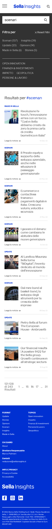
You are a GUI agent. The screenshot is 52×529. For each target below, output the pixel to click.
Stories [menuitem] (5, 420)
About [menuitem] (5, 446)
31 (46, 386)
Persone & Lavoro (14, 78)
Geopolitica (25, 73)
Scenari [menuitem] (5, 427)
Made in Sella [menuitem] (8, 434)
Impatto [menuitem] (32, 420)
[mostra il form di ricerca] (48, 7)
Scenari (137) (10, 41)
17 (37, 386)
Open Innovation (13, 64)
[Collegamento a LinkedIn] (20, 498)
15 (27, 386)
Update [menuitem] (5, 416)
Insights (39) (28, 41)
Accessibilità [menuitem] (8, 477)
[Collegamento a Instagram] (12, 498)
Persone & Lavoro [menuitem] (36, 427)
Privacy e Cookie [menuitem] (9, 473)
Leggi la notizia (11, 141)
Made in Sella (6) (12, 50)
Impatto (7, 73)
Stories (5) (31, 50)
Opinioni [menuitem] (6, 424)
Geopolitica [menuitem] (33, 431)
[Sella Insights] (27, 6)
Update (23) (9, 45)
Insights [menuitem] (5, 431)
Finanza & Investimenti (18, 68)
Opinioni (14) (27, 45)
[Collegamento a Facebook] (4, 498)
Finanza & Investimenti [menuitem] (38, 424)
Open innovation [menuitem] (35, 416)
